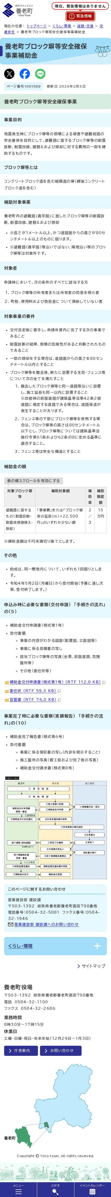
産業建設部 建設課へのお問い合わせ (46, 924)
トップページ (37, 26)
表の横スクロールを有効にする (33, 481)
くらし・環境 (61, 26)
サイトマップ (94, 966)
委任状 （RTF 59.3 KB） (33, 691)
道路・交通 (85, 26)
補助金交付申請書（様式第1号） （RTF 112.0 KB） (55, 682)
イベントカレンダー (92, 1185)
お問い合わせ (62, 1050)
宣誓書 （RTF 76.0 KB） (33, 699)
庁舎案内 (22, 1050)
